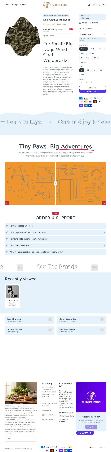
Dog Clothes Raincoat (12, 301)
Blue (83, 53)
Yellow (92, 53)
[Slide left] (8, 35)
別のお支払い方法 (92, 93)
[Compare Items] (55, 183)
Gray (101, 49)
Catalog (14, 5)
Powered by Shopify (25, 449)
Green (83, 49)
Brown (83, 62)
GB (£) (94, 447)
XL (101, 70)
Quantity (81, 79)
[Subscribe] (35, 438)
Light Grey (85, 58)
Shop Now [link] (91, 427)
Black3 (96, 58)
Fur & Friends (14, 449)
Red (92, 49)
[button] (89, 5)
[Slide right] (37, 35)
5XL (82, 74)
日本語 (101, 447)
